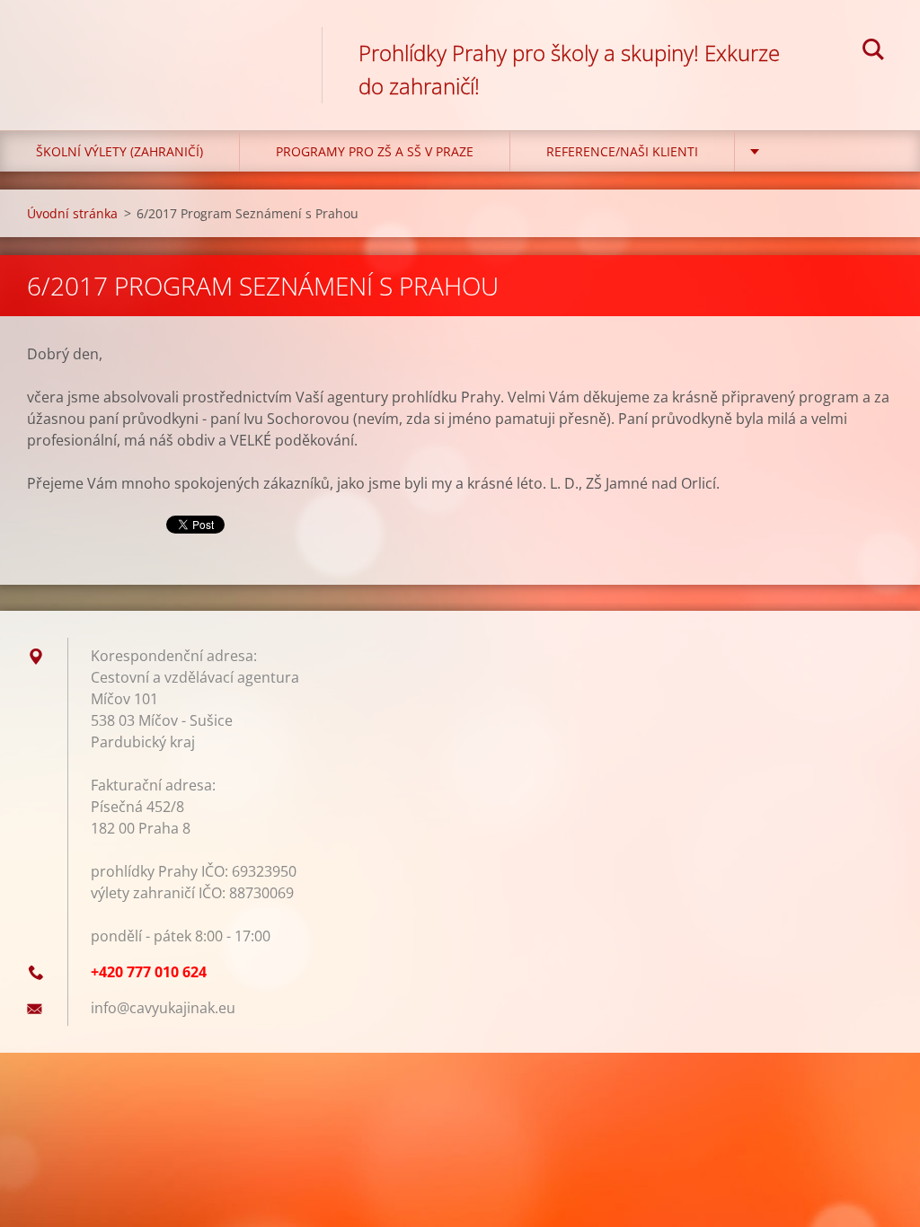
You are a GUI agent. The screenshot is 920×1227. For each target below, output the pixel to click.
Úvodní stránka (72, 213)
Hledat (873, 52)
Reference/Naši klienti (622, 151)
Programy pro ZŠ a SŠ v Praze (374, 151)
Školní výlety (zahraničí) (119, 151)
